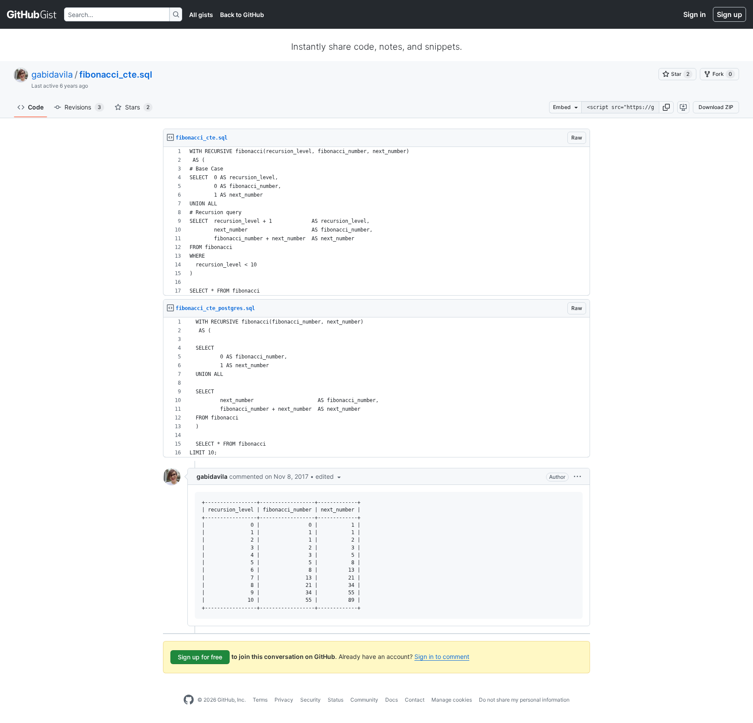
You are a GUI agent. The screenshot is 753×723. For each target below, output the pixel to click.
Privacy (284, 699)
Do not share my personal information (524, 699)
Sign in (694, 14)
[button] (666, 107)
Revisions (82, 107)
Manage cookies (451, 699)
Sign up (729, 14)
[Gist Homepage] (32, 14)
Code (36, 107)
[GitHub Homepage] (188, 700)
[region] (376, 221)
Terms (260, 699)
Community (364, 699)
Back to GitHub (242, 14)
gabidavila (52, 74)
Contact (414, 699)
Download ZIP (716, 107)
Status (335, 699)
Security (310, 699)
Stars (137, 107)
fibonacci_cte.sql (115, 74)
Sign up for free (200, 657)
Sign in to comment (441, 656)
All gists (201, 14)
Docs (391, 699)
